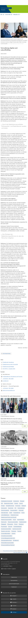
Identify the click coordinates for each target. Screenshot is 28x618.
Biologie (22, 501)
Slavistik (10, 526)
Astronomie (16, 501)
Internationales (4, 512)
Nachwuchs (4, 522)
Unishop (14, 612)
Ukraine (13, 533)
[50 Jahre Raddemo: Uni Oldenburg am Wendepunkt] (14, 437)
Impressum (14, 587)
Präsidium (21, 524)
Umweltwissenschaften (6, 536)
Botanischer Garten (8, 503)
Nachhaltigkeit (20, 519)
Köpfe (10, 512)
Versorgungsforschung (6, 540)
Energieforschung (10, 505)
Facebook (14, 609)
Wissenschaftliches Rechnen (7, 545)
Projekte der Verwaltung (8, 362)
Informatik (21, 510)
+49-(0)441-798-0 (7, 566)
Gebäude (24, 505)
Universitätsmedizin (5, 533)
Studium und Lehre (5, 531)
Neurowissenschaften (13, 522)
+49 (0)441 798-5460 (8, 378)
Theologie (13, 531)
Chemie (16, 503)
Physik (15, 524)
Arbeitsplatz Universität (6, 501)
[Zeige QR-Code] (26, 552)
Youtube (14, 605)
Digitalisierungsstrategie (8, 366)
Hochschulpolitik (5, 510)
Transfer (19, 531)
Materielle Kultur (14, 515)
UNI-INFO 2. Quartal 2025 (9, 368)
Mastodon (14, 602)
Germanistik (4, 508)
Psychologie (4, 526)
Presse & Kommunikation (8, 551)
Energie (3, 505)
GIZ (15, 508)
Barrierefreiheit (14, 580)
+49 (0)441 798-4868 (8, 388)
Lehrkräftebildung (5, 515)
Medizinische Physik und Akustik (8, 517)
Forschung (17, 505)
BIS (2, 503)
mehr (25, 426)
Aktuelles (3, 10)
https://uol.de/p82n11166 (18, 552)
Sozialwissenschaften (6, 529)
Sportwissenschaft (17, 529)
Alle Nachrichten (6, 353)
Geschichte (10, 508)
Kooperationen (16, 512)
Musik (14, 519)
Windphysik (16, 540)
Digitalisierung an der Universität (10, 364)
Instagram (14, 595)
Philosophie (10, 524)
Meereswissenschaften (6, 519)
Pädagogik (3, 524)
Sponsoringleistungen (14, 583)
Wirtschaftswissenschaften (7, 542)
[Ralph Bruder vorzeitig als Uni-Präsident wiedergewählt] (14, 469)
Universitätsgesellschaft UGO (8, 538)
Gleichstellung (21, 508)
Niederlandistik (22, 522)
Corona (21, 503)
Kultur (23, 512)
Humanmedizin (13, 510)
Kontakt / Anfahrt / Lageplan (9, 568)
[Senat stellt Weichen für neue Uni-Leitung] (14, 405)
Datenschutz (14, 577)
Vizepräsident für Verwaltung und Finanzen (13, 376)
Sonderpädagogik (18, 526)
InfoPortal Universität (6, 8)
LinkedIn (14, 599)
